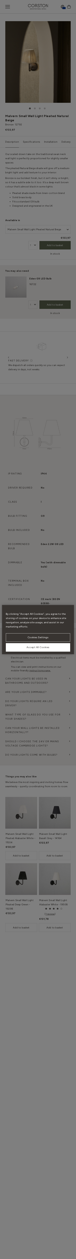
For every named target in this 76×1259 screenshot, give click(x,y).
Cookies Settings (38, 637)
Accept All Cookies (38, 647)
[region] (38, 629)
